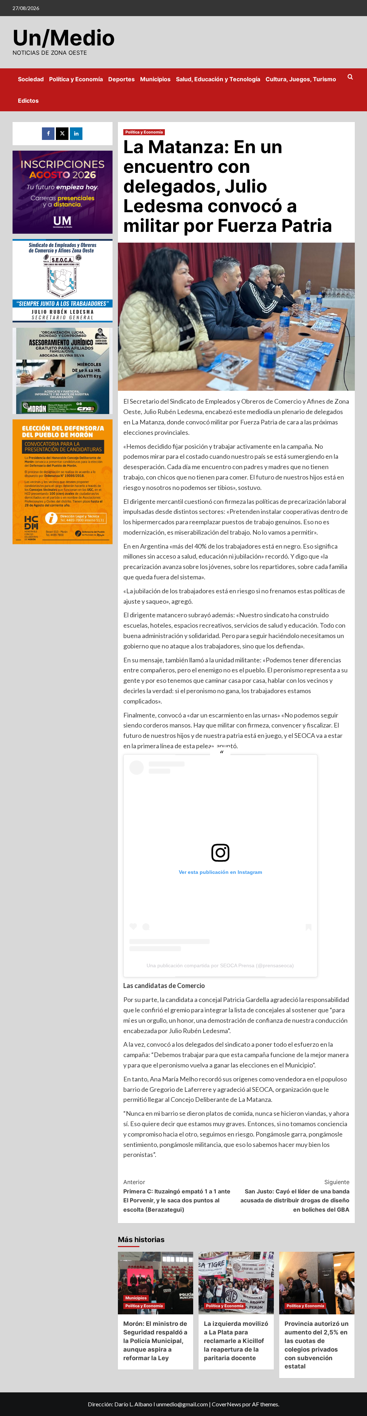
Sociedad (31, 79)
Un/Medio (64, 37)
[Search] (350, 77)
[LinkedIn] (76, 133)
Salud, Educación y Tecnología (218, 79)
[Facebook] (48, 133)
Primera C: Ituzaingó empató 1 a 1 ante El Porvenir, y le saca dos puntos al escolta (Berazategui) (176, 1195)
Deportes (121, 79)
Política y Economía (76, 79)
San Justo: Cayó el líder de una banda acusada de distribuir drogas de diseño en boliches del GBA (294, 1195)
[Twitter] (62, 133)
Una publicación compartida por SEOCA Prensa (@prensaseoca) (220, 965)
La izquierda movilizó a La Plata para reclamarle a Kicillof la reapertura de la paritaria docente (236, 1340)
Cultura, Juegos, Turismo (301, 79)
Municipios (155, 79)
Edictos (28, 100)
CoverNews (226, 1404)
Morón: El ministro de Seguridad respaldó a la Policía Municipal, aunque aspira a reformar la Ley (155, 1340)
